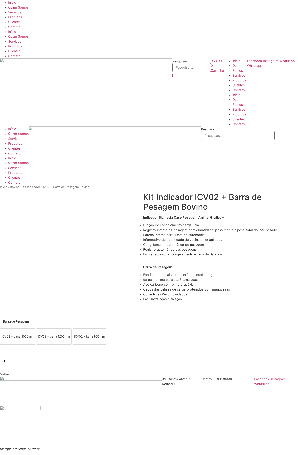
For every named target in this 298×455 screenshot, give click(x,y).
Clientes (14, 22)
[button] (4, 374)
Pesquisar (179, 61)
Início (12, 2)
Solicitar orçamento (31, 360)
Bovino (15, 187)
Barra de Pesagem (16, 321)
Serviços (14, 12)
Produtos (15, 17)
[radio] (17, 336)
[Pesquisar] (175, 75)
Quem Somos (18, 7)
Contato (14, 27)
